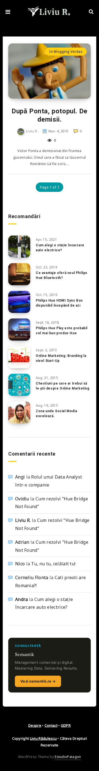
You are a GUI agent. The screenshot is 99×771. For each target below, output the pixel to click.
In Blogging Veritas (65, 51)
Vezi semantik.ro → (38, 681)
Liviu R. (23, 520)
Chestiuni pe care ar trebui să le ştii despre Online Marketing (62, 385)
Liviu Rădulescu (43, 738)
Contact (51, 725)
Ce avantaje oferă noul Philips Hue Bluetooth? (61, 275)
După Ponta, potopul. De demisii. (49, 115)
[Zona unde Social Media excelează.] (19, 412)
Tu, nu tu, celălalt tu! (53, 564)
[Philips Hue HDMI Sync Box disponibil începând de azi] (19, 302)
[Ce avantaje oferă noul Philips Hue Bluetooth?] (19, 274)
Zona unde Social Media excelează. (56, 413)
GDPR (66, 725)
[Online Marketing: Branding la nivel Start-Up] (19, 357)
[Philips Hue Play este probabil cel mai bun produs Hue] (19, 329)
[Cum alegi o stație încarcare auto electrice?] (19, 247)
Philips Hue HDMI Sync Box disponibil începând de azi (59, 303)
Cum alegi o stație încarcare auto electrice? (60, 247)
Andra (21, 599)
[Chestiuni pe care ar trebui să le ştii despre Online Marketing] (19, 385)
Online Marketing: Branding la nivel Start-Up (61, 358)
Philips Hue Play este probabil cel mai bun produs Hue (61, 330)
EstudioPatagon (68, 756)
